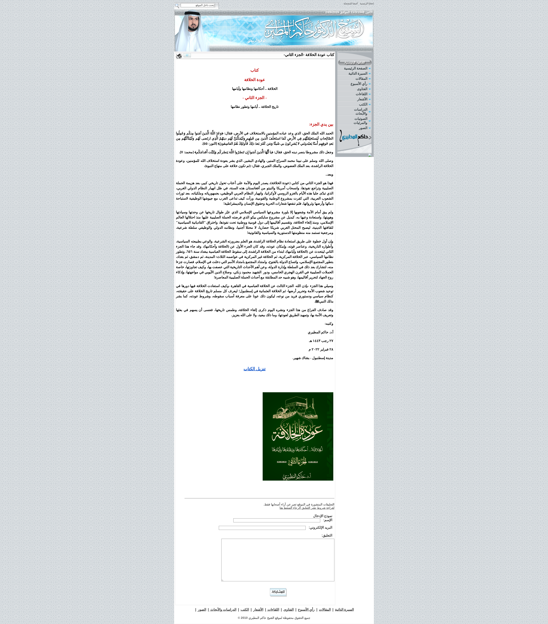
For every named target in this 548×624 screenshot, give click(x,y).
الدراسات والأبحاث (360, 111)
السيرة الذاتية (357, 73)
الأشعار (362, 99)
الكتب (363, 104)
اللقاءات (361, 94)
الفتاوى (362, 89)
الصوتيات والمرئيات (360, 121)
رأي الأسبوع (359, 84)
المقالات (361, 78)
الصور (363, 128)
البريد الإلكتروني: (320, 527)
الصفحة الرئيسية (355, 68)
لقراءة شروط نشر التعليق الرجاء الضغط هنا (307, 508)
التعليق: (327, 535)
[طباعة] (179, 55)
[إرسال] (187, 55)
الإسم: (327, 520)
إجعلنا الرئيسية (367, 3)
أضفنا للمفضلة (351, 3)
